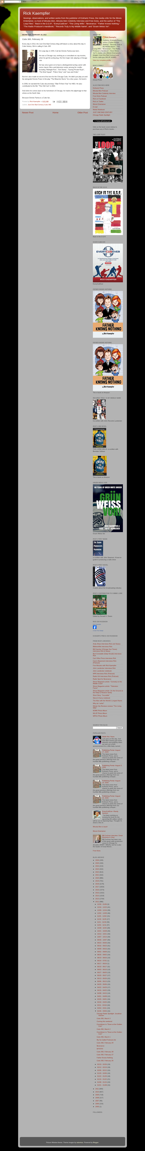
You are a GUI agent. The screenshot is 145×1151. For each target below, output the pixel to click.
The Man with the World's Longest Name (107, 701)
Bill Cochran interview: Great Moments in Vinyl (112, 836)
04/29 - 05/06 (102, 984)
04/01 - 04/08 (102, 996)
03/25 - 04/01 (102, 999)
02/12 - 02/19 (102, 1067)
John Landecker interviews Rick (104, 668)
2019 (97, 881)
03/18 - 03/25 (102, 1002)
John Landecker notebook (102, 671)
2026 (97, 860)
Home (55, 112)
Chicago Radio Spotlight (101, 115)
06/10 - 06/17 (102, 966)
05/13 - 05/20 (102, 978)
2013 (97, 899)
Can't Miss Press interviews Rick (104, 658)
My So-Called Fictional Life (106, 1040)
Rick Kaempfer (36, 13)
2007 (97, 1101)
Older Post (82, 112)
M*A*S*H (100, 1049)
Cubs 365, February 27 (105, 1055)
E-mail (95, 107)
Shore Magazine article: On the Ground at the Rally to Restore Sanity (108, 691)
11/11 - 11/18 (102, 922)
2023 (97, 869)
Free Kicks (96, 851)
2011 (97, 1089)
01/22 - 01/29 (102, 1076)
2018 (97, 884)
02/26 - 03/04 (102, 1011)
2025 (97, 863)
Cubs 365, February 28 (105, 1052)
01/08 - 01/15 (102, 1082)
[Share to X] (62, 102)
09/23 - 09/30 (102, 943)
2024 (97, 866)
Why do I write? (98, 703)
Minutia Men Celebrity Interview (104, 93)
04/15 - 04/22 (102, 990)
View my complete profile (102, 60)
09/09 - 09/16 (102, 949)
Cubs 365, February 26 (105, 1060)
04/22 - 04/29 (102, 987)
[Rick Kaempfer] (95, 628)
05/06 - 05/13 (102, 981)
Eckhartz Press (98, 88)
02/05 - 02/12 (102, 1070)
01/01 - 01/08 (102, 1085)
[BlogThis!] (60, 102)
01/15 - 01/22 (102, 1079)
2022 (97, 872)
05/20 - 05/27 (102, 975)
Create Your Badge (98, 630)
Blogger (95, 1142)
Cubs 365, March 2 (103, 1029)
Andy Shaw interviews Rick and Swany (106, 644)
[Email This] (58, 102)
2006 (97, 1104)
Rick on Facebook (99, 99)
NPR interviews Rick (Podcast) (104, 673)
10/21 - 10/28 (102, 931)
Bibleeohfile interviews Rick (102, 646)
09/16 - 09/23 (102, 946)
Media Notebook (99, 109)
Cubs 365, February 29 (105, 1043)
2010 (97, 1092)
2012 (97, 902)
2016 (97, 890)
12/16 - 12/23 (102, 907)
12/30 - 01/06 (102, 904)
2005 (97, 1106)
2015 (97, 893)
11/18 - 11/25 (102, 919)
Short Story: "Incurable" (101, 695)
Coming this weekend (104, 1021)
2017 (97, 887)
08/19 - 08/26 (102, 958)
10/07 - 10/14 (102, 937)
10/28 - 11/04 (102, 928)
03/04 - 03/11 (102, 1008)
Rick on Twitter (98, 101)
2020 (97, 878)
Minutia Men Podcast (100, 91)
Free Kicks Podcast (100, 96)
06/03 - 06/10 (102, 969)
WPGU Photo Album (100, 716)
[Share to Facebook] (64, 102)
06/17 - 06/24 (102, 963)
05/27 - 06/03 (102, 972)
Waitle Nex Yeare (108, 736)
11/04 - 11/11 (102, 925)
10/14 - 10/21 (102, 934)
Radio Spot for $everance (102, 679)
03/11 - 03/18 (102, 1005)
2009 (97, 1095)
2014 (97, 896)
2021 (97, 875)
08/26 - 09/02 (102, 955)
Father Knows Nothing (105, 1058)
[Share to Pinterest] (66, 102)
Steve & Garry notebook (101, 698)
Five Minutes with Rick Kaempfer (104, 665)
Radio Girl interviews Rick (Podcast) (105, 676)
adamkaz (80, 1142)
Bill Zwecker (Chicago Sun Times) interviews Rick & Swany (105, 650)
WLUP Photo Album (100, 713)
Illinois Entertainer (99, 104)
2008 (97, 1098)
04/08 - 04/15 (102, 993)
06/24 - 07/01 (102, 960)
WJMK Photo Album (100, 710)
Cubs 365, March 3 (103, 1018)
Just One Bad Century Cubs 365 (39, 105)
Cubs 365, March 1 (103, 1037)
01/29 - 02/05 (102, 1073)
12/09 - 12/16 (102, 910)
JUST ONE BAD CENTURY (102, 112)
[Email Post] (53, 101)
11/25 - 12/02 (102, 916)
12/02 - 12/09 (102, 913)
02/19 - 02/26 (102, 1064)
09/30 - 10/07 (102, 940)
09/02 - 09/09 (102, 952)
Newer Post (27, 112)
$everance (100, 1046)
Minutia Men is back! (100, 827)
